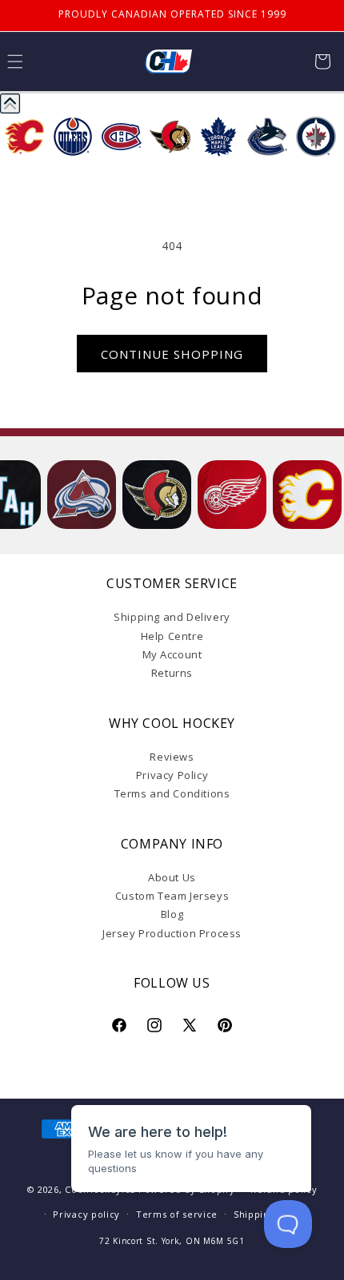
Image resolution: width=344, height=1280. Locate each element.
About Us (172, 877)
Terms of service (177, 1214)
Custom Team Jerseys (172, 895)
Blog (172, 914)
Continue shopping (172, 354)
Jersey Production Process (172, 933)
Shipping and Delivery (172, 617)
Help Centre (172, 636)
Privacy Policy (172, 775)
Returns (172, 673)
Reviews (172, 756)
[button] (322, 61)
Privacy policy (86, 1214)
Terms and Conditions (172, 793)
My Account (172, 654)
